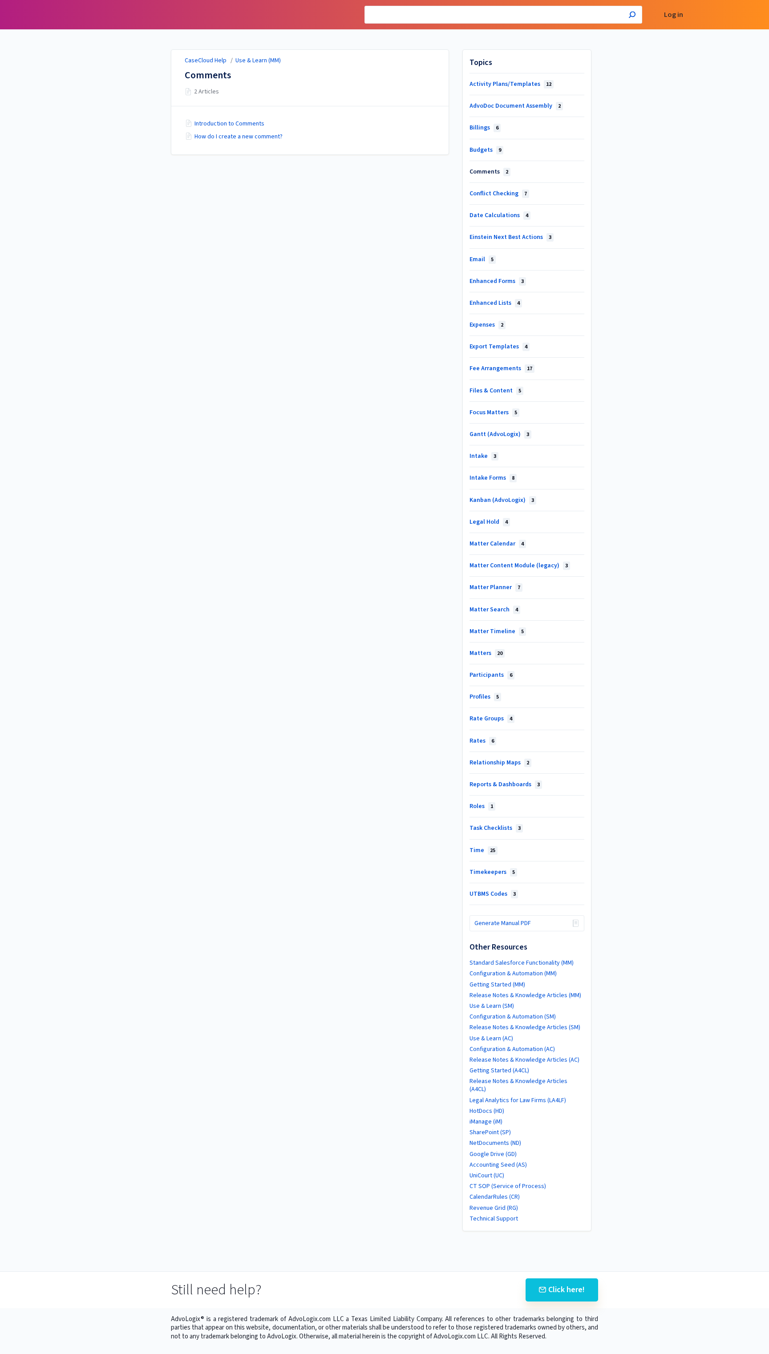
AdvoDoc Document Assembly (515, 105)
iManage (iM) (485, 1121)
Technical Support (493, 1218)
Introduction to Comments (229, 124)
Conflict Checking (498, 193)
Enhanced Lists (494, 303)
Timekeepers (492, 872)
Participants (490, 675)
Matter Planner (494, 587)
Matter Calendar (496, 543)
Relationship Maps (499, 762)
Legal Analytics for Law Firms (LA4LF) (517, 1100)
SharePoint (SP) (490, 1132)
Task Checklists (495, 828)
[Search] (632, 16)
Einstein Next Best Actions (510, 237)
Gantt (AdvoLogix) (499, 434)
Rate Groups (490, 718)
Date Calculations (498, 215)
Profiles (484, 696)
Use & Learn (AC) (491, 1038)
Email (481, 259)
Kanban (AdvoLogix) (501, 500)
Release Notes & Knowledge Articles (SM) (524, 1027)
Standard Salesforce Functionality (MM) (521, 962)
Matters (485, 653)
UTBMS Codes (492, 893)
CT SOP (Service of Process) (507, 1186)
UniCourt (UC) (486, 1175)
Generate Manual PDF (502, 923)
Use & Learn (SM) (491, 1006)
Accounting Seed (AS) (498, 1164)
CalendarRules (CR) (494, 1196)
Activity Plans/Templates (510, 84)
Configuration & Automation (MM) (513, 973)
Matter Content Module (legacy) (518, 565)
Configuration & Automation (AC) (512, 1049)
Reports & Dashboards (504, 784)
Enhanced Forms (496, 281)
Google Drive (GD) (493, 1154)
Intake (482, 456)
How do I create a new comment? (238, 137)
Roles (481, 806)
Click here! (566, 1289)
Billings (483, 127)
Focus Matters (493, 412)
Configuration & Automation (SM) (512, 1016)
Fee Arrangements (500, 368)
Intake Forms (491, 477)
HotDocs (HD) (486, 1111)
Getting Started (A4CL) (499, 1070)
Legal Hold (488, 521)
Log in (673, 15)
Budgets (485, 150)
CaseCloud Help (206, 60)
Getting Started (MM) (497, 984)
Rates (481, 740)
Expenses (486, 324)
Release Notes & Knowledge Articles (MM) (525, 995)
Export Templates (498, 346)
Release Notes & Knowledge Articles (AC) (524, 1059)
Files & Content (495, 390)
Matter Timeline (496, 631)
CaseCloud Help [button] (108, 4)
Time (482, 850)
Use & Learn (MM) (258, 60)
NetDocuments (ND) (495, 1143)
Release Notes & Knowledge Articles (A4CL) (518, 1085)
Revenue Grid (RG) (493, 1208)
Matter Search (493, 609)
